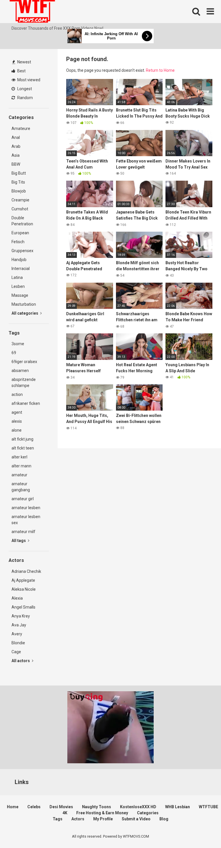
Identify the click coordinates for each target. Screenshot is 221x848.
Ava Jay (19, 625)
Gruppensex (22, 250)
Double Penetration (22, 221)
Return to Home (160, 70)
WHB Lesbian (177, 806)
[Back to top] (201, 830)
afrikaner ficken (26, 403)
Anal (16, 137)
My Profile (103, 819)
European (20, 233)
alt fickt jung (22, 439)
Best (21, 71)
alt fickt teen (23, 448)
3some (18, 343)
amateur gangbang (21, 486)
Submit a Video (136, 819)
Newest (23, 62)
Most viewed (28, 80)
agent (17, 412)
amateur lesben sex (26, 519)
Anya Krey (21, 616)
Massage (20, 295)
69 (14, 352)
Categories (148, 813)
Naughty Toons (96, 806)
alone (17, 430)
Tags (57, 819)
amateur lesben (26, 507)
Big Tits (18, 182)
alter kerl (19, 457)
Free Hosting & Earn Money (102, 813)
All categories (25, 313)
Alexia (17, 598)
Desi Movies (61, 806)
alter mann (21, 466)
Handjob (19, 259)
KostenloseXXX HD (138, 806)
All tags (19, 540)
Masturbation (24, 304)
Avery (17, 634)
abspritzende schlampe (24, 382)
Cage (16, 651)
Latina (17, 277)
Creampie (20, 200)
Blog (163, 819)
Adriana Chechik (26, 571)
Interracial (21, 268)
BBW (16, 164)
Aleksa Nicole (24, 589)
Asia (16, 155)
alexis (17, 421)
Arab (16, 146)
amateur (19, 475)
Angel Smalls (23, 607)
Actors (77, 819)
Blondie (18, 643)
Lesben (18, 286)
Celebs (34, 806)
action (17, 394)
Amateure (21, 128)
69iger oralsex (24, 361)
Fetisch (18, 241)
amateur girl (23, 498)
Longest (24, 88)
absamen (20, 370)
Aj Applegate (23, 580)
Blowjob (19, 191)
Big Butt (19, 173)
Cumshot (20, 209)
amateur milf (23, 531)
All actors (21, 660)
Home (12, 806)
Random (24, 97)
